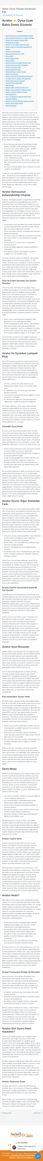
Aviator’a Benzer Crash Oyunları (16, 72)
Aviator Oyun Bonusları (13, 51)
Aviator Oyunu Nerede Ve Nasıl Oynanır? (18, 90)
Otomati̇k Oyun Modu (12, 42)
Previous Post (6, 1113)
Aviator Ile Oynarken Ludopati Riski (17, 40)
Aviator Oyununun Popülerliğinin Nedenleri (19, 76)
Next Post (38, 1113)
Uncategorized (7, 15)
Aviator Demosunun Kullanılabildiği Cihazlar (19, 36)
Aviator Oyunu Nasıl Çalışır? (14, 103)
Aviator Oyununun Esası (13, 67)
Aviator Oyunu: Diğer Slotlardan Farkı (17, 45)
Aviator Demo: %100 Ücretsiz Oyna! (17, 87)
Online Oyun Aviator (12, 74)
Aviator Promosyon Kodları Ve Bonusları (18, 63)
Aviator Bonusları (11, 105)
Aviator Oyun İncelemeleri (14, 83)
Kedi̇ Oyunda (10, 85)
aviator (4, 220)
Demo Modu (9, 56)
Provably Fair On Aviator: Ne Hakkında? (18, 78)
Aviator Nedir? (10, 60)
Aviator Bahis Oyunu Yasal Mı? (15, 81)
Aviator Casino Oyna (12, 58)
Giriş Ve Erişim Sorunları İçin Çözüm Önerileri (20, 38)
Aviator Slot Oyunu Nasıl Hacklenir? (17, 65)
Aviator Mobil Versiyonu (13, 69)
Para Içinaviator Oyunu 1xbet (15, 54)
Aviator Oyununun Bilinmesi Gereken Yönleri (20, 101)
